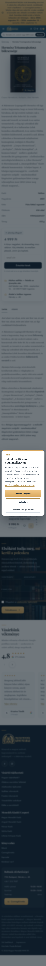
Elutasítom (23, 501)
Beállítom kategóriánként (23, 509)
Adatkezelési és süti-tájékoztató (19, 485)
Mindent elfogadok (23, 493)
